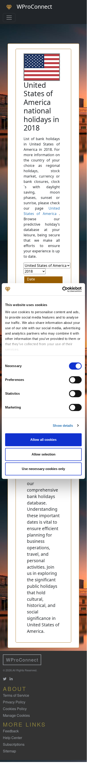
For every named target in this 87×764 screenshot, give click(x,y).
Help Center (12, 737)
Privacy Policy (14, 702)
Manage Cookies (16, 715)
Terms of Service (16, 695)
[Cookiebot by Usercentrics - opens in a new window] (62, 289)
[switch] (75, 379)
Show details (63, 425)
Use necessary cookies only (43, 469)
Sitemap (9, 751)
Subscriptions (13, 744)
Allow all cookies (43, 439)
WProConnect (22, 659)
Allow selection (43, 454)
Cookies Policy (15, 708)
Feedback (11, 730)
